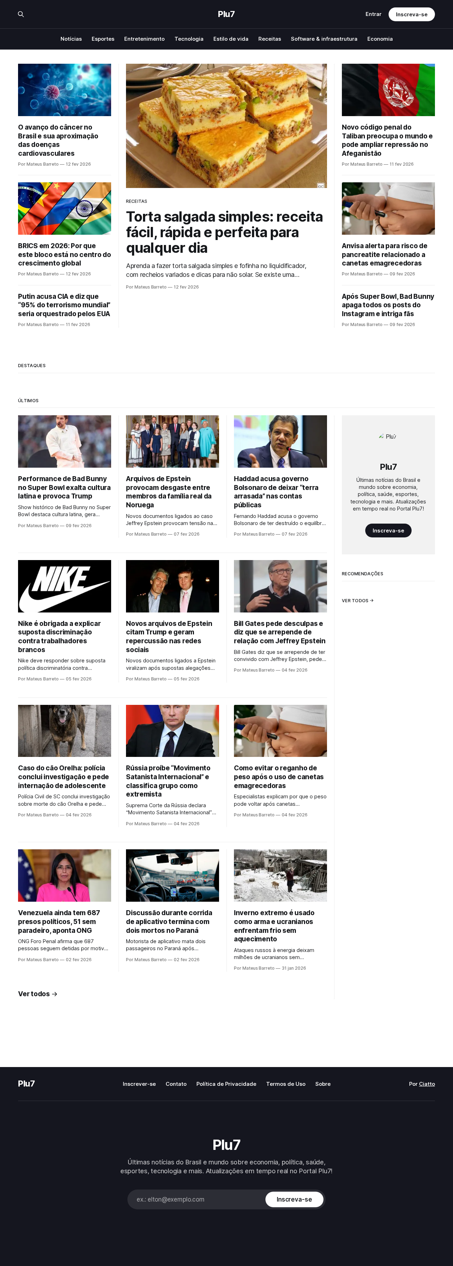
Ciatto (427, 1083)
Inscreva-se (411, 14)
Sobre (323, 1083)
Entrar (374, 14)
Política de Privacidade (226, 1083)
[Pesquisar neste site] (20, 14)
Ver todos (34, 994)
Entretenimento (144, 38)
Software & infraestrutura (324, 38)
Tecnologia (188, 38)
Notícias (71, 38)
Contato (176, 1083)
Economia (380, 38)
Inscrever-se (139, 1083)
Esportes (103, 38)
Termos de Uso (285, 1083)
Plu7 (226, 14)
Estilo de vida (230, 38)
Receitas (269, 38)
